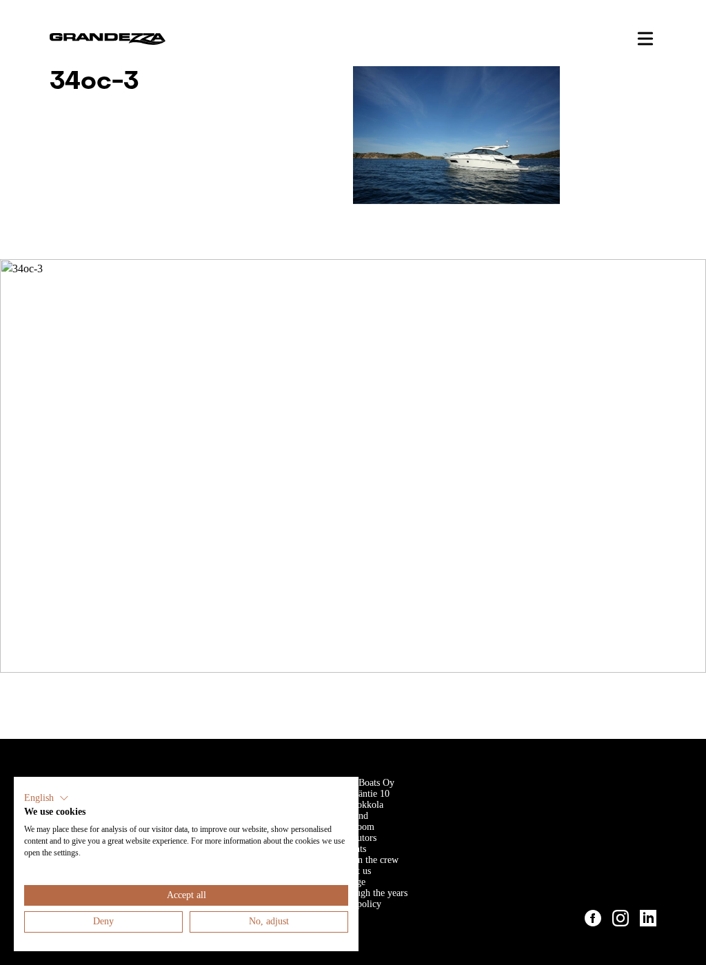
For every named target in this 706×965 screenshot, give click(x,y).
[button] (46, 798)
